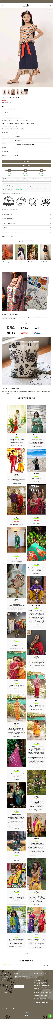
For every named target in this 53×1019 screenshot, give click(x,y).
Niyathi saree (16, 860)
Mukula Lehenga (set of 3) (36, 767)
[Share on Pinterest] (10, 236)
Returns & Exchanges (6, 976)
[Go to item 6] (26, 92)
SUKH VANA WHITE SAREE (16, 609)
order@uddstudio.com (38, 1004)
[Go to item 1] (4, 92)
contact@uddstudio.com (39, 999)
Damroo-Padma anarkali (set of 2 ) (36, 855)
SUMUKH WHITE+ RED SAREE (16, 445)
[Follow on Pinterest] (10, 1008)
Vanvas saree (36, 904)
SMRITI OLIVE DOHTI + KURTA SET (16, 524)
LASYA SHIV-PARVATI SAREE (36, 446)
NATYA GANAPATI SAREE (36, 947)
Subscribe (19, 986)
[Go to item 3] (13, 92)
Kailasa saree (16, 691)
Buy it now (26, 165)
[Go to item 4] (17, 92)
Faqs (3, 983)
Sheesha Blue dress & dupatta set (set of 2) (16, 946)
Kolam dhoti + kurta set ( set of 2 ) (36, 709)
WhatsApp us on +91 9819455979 (15, 189)
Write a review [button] (45, 965)
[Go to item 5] (22, 92)
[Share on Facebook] (6, 236)
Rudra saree (16, 903)
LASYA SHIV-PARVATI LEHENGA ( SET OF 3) (36, 810)
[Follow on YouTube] (13, 1008)
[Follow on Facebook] (3, 1008)
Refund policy (5, 992)
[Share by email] (11, 236)
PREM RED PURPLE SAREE (36, 523)
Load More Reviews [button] (26, 953)
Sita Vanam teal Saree (36, 573)
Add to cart (26, 161)
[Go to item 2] (8, 92)
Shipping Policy (5, 990)
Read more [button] (36, 764)
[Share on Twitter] (8, 236)
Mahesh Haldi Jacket (16, 736)
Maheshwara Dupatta (36, 481)
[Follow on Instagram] (6, 1008)
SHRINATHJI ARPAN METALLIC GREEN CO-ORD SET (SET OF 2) (16, 827)
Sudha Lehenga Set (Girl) (16, 483)
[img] (16, 437)
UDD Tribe (4, 985)
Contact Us (4, 987)
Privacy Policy (5, 981)
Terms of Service (5, 978)
